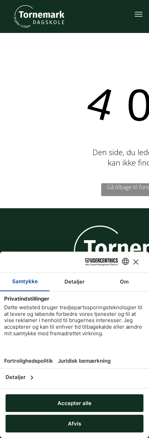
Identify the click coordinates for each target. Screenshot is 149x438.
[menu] (139, 14)
